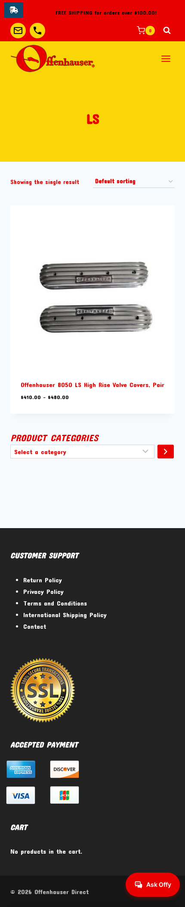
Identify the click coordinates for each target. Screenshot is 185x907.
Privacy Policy (43, 591)
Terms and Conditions (55, 603)
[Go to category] (165, 451)
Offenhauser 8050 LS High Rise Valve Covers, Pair (92, 384)
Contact (34, 626)
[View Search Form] (167, 30)
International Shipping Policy (65, 614)
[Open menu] (166, 58)
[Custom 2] (37, 30)
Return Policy (42, 580)
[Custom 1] (18, 30)
